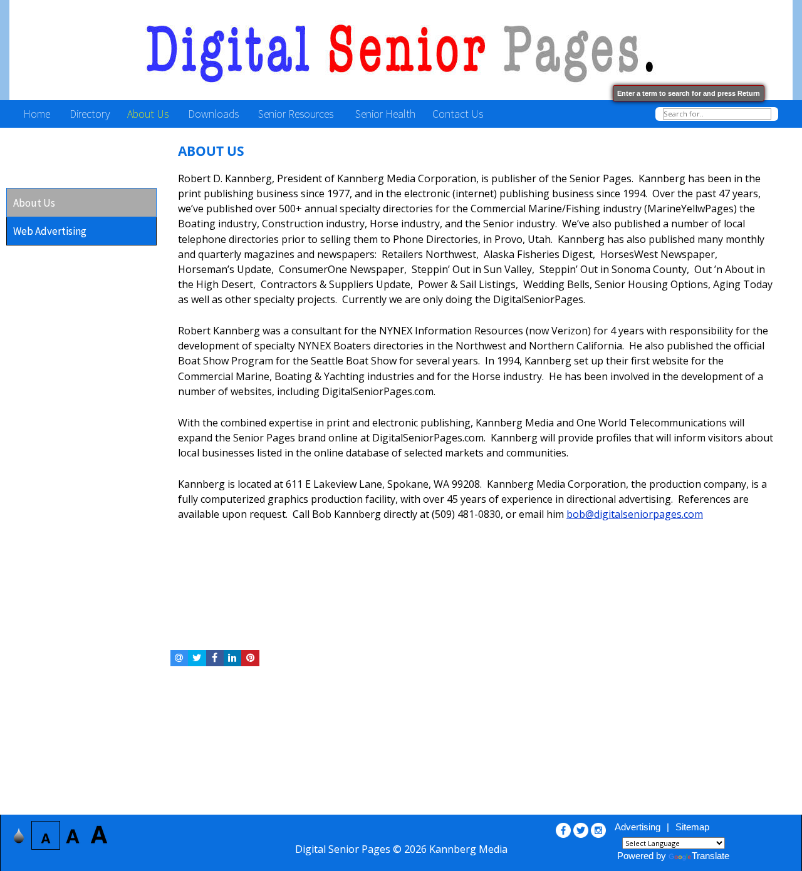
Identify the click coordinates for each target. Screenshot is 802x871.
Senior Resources (297, 113)
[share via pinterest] (250, 658)
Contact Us (459, 113)
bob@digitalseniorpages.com (634, 514)
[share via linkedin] (232, 658)
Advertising (637, 827)
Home (35, 113)
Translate (710, 855)
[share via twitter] (197, 658)
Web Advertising (49, 231)
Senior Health (384, 113)
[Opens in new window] (563, 827)
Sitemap (692, 827)
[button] (83, 202)
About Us (149, 113)
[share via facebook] (215, 658)
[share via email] (179, 658)
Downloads (214, 113)
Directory (88, 113)
